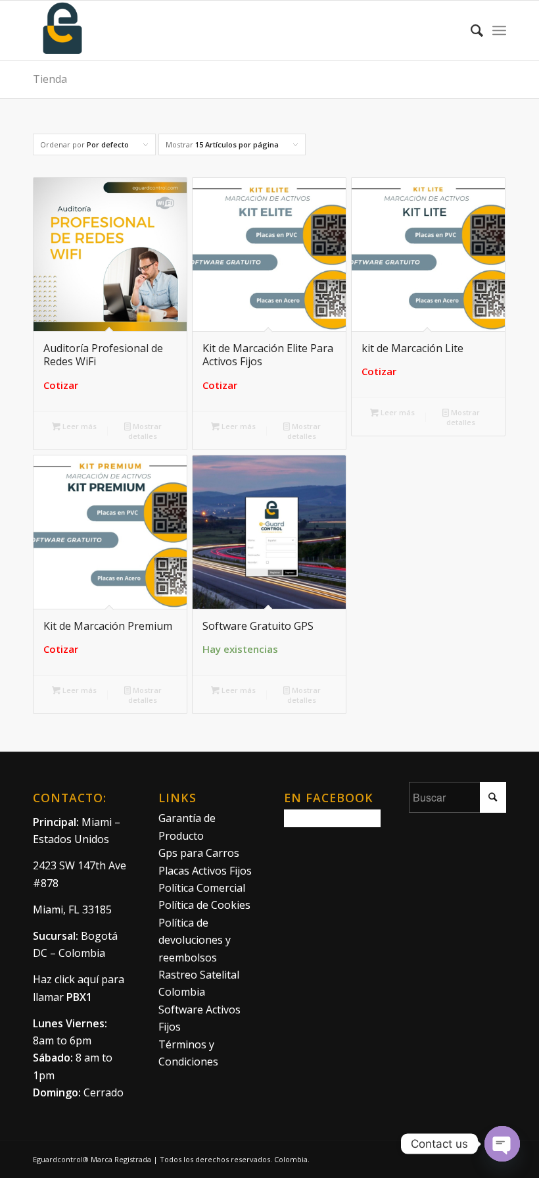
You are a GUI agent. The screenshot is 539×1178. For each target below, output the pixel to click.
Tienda (50, 79)
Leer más (78, 426)
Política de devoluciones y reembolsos (194, 940)
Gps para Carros (198, 853)
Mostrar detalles (145, 431)
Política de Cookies (204, 905)
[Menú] (499, 30)
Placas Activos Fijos (205, 870)
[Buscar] (470, 30)
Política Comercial (201, 888)
